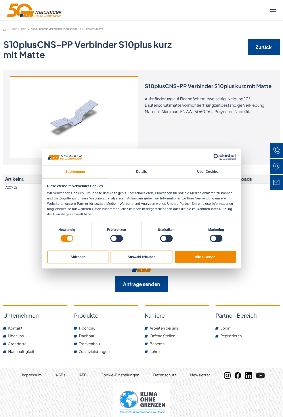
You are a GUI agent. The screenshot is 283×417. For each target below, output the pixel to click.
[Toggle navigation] (273, 10)
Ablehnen (78, 257)
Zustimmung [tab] (75, 171)
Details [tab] (141, 171)
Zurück (264, 47)
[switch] (116, 238)
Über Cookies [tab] (207, 171)
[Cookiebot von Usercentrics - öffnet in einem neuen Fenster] (216, 157)
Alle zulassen (205, 257)
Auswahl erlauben (141, 257)
